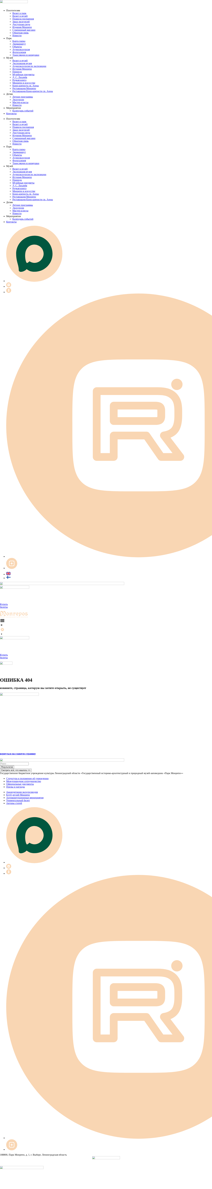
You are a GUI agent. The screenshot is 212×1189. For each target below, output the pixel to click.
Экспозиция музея (22, 63)
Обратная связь (20, 32)
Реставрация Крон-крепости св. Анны (32, 91)
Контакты (11, 113)
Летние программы (22, 96)
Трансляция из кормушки (25, 55)
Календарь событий (22, 110)
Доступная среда (21, 24)
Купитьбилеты (4, 605)
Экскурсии (18, 99)
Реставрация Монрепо (24, 88)
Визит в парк (19, 13)
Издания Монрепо (22, 27)
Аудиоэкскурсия (21, 49)
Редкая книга (19, 80)
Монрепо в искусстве (23, 83)
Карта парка (18, 41)
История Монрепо (22, 69)
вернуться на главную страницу (18, 753)
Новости (17, 35)
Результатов (7, 767)
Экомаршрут (19, 44)
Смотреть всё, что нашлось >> (15, 770)
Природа (17, 71)
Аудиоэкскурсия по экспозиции (29, 66)
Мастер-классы (20, 102)
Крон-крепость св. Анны (25, 85)
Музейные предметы (23, 74)
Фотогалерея (19, 52)
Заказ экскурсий (21, 21)
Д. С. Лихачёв (19, 77)
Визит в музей (20, 16)
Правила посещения (23, 18)
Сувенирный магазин (23, 30)
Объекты (17, 46)
